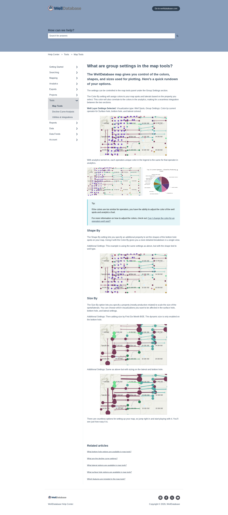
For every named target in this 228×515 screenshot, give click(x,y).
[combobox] (111, 35)
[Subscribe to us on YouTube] (178, 498)
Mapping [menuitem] (53, 78)
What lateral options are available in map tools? (107, 465)
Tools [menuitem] (51, 100)
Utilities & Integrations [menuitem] (62, 117)
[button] (77, 67)
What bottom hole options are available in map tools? (109, 452)
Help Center (53, 54)
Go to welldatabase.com (166, 8)
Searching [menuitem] (54, 72)
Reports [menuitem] (53, 123)
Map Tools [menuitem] (57, 106)
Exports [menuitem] (52, 89)
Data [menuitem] (51, 128)
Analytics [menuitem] (53, 84)
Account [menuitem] (53, 140)
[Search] (177, 35)
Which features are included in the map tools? (106, 479)
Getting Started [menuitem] (56, 67)
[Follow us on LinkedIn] (160, 498)
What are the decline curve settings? (102, 458)
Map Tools (78, 54)
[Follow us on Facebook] (166, 498)
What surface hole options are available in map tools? (109, 472)
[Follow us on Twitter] (172, 498)
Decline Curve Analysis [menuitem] (63, 112)
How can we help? (61, 30)
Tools (66, 54)
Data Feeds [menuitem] (54, 134)
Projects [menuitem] (53, 95)
